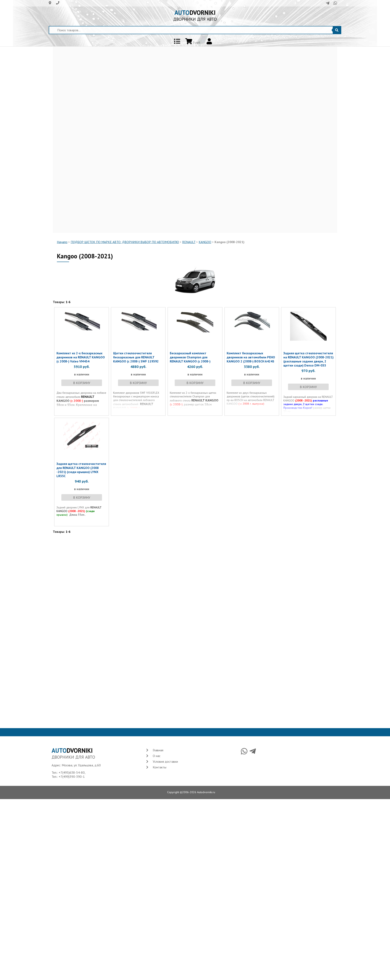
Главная (158, 750)
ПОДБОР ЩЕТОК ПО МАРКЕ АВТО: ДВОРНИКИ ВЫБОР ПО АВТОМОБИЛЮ (125, 242)
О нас (156, 756)
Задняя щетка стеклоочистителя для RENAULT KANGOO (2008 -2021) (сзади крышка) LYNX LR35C (81, 470)
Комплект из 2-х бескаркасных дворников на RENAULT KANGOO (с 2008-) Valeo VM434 (80, 357)
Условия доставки (165, 761)
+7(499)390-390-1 (72, 776)
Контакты (159, 767)
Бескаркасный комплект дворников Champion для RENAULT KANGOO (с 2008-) (190, 357)
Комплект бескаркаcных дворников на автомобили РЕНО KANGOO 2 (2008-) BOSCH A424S (251, 357)
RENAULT (188, 242)
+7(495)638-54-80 (72, 772)
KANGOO (205, 242)
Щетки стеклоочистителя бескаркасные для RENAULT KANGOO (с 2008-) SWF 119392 (136, 357)
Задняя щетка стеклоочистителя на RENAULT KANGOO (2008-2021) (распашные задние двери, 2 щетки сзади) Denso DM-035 (308, 359)
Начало (62, 242)
